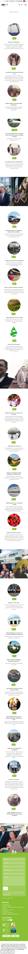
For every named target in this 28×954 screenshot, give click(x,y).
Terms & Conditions (7, 905)
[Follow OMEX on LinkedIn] (19, 1)
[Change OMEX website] (19, 4)
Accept (4, 951)
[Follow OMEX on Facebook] (16, 1)
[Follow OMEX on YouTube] (21, 1)
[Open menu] (25, 5)
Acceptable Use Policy (7, 910)
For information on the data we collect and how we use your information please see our (13, 893)
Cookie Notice (21, 949)
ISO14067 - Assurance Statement (10, 914)
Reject (11, 951)
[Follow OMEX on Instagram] (17, 1)
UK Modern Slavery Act (7, 912)
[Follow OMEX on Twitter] (15, 1)
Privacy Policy (6, 894)
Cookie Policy (5, 911)
